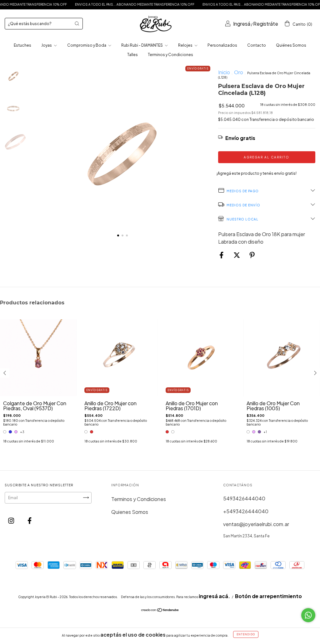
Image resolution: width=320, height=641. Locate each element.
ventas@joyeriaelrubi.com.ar (256, 524)
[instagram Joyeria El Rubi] (11, 520)
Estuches (22, 45)
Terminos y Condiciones (170, 54)
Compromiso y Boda (87, 45)
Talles (132, 54)
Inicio (224, 72)
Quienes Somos (129, 512)
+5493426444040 (245, 511)
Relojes (185, 45)
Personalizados (222, 45)
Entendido (246, 634)
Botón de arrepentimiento (268, 596)
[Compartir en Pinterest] (252, 255)
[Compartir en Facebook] (222, 255)
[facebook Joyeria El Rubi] (29, 520)
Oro (238, 72)
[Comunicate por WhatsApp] (308, 615)
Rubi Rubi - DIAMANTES (142, 45)
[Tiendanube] (160, 610)
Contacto (256, 45)
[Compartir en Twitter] (237, 255)
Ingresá (241, 23)
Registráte (265, 23)
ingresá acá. (214, 596)
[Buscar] (77, 23)
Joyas (46, 45)
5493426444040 (244, 498)
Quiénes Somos (291, 45)
